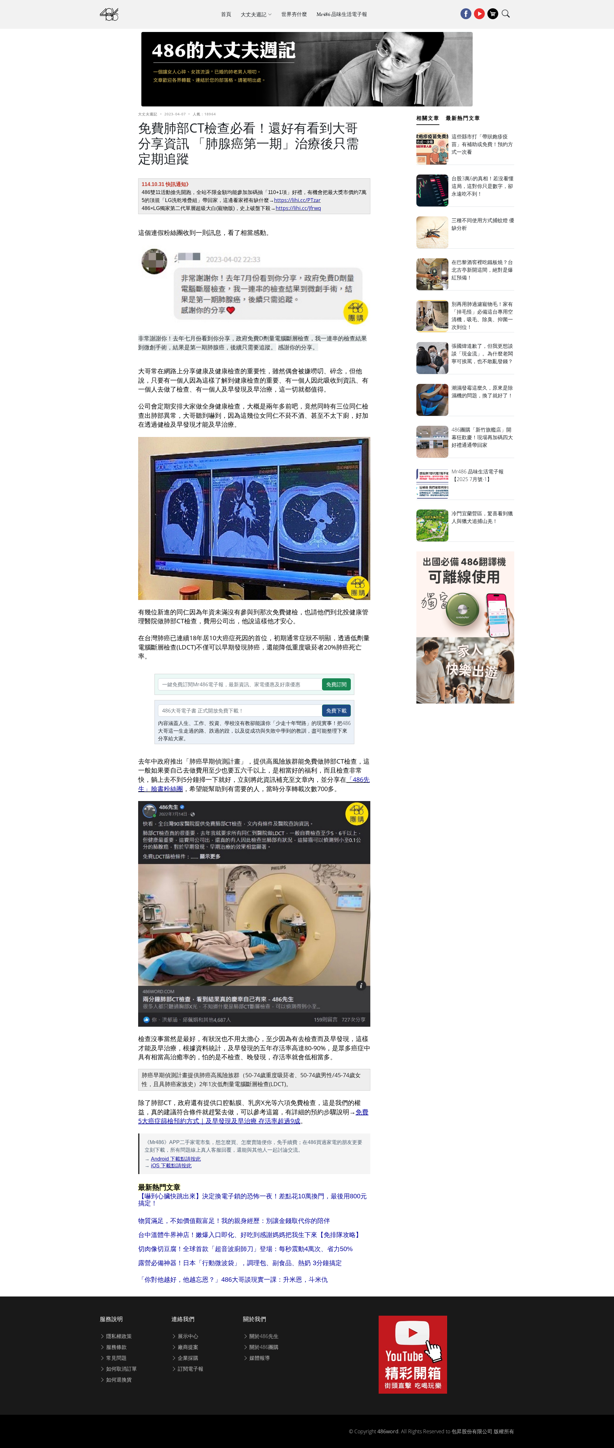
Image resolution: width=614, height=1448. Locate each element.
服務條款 (116, 1347)
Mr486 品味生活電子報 (342, 14)
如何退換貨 (118, 1379)
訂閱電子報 (190, 1368)
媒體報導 (259, 1357)
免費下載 (336, 710)
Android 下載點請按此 (176, 1159)
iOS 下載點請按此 (171, 1165)
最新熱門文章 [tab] (463, 117)
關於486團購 (263, 1347)
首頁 (226, 14)
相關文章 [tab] (427, 117)
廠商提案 (187, 1347)
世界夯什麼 (294, 14)
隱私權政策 (118, 1336)
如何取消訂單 (121, 1368)
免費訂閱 (336, 684)
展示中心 (187, 1336)
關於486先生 (263, 1336)
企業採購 (187, 1357)
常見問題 (116, 1357)
